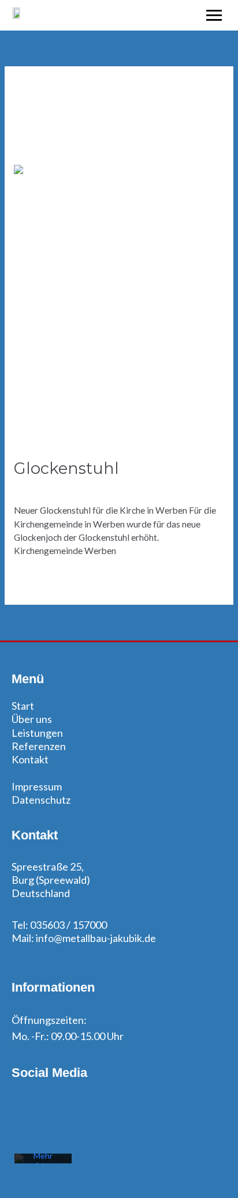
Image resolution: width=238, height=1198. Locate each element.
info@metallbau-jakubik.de (95, 938)
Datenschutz (41, 799)
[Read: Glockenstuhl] (119, 305)
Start (23, 705)
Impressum (37, 786)
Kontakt (30, 759)
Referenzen (39, 746)
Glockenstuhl (66, 468)
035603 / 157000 (68, 924)
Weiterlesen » (41, 577)
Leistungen (37, 732)
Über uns (32, 719)
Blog (23, 488)
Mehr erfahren (43, 1160)
